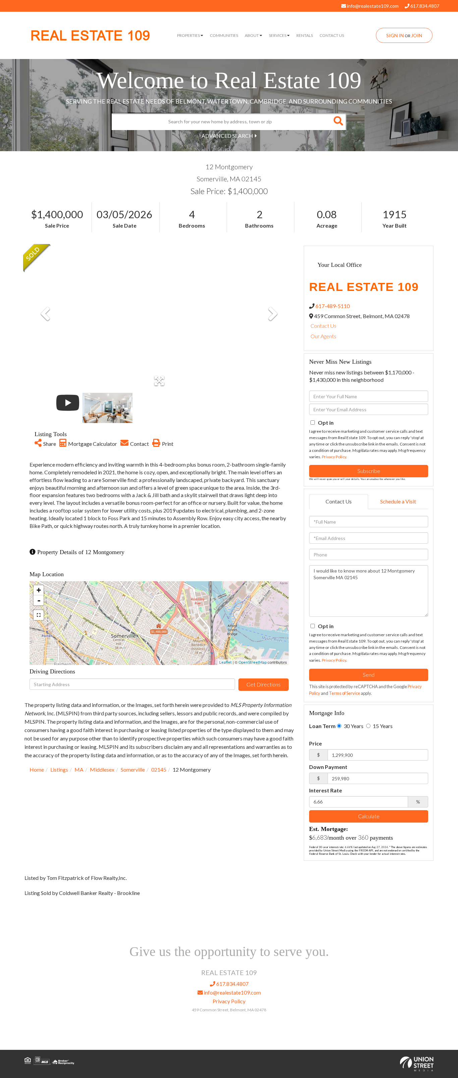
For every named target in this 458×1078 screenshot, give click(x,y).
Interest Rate (325, 790)
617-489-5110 (333, 306)
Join (416, 35)
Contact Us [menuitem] (332, 35)
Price (315, 743)
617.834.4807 (424, 6)
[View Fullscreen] (39, 615)
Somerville (133, 769)
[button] (338, 121)
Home (37, 769)
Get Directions (263, 684)
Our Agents (323, 336)
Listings (59, 769)
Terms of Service (344, 693)
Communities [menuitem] (224, 35)
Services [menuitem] (277, 35)
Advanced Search (227, 135)
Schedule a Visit (398, 501)
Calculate (369, 816)
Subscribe (368, 471)
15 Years (382, 726)
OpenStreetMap (252, 662)
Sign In (395, 35)
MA (78, 769)
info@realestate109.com (372, 6)
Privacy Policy (334, 456)
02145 (158, 769)
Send (369, 674)
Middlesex (102, 769)
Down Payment (328, 767)
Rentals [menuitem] (304, 35)
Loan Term (322, 726)
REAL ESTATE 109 (90, 35)
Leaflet (225, 662)
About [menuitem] (252, 35)
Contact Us (323, 325)
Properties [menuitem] (188, 35)
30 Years (353, 726)
